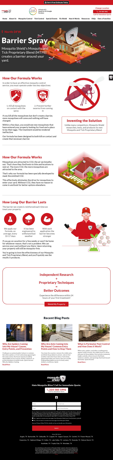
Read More (6, 364)
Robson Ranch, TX (87, 440)
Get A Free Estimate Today (57, 2)
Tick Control (39, 19)
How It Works (74, 19)
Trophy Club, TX (56, 443)
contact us (62, 416)
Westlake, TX (67, 443)
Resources (86, 19)
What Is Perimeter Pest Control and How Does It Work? (94, 345)
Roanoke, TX (76, 440)
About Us (12, 19)
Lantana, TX (67, 440)
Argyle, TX (23, 436)
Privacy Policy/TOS (70, 416)
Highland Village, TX (37, 440)
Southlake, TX (45, 443)
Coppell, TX (53, 436)
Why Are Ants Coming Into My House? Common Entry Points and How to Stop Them (56, 346)
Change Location (102, 8)
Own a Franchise (104, 19)
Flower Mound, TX (86, 436)
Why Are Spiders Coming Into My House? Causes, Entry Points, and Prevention (17, 346)
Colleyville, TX (43, 436)
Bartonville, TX (33, 436)
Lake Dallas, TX (57, 440)
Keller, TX (47, 440)
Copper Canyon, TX (64, 436)
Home (4, 19)
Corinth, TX (76, 436)
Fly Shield (63, 19)
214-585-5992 (103, 11)
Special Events (51, 19)
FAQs (94, 19)
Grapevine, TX (24, 440)
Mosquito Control (25, 19)
